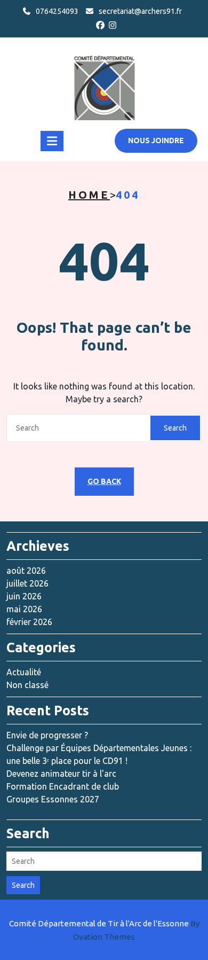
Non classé (27, 685)
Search (175, 428)
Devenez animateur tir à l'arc (61, 773)
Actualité (23, 672)
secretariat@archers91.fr (140, 11)
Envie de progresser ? (47, 735)
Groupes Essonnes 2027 (52, 799)
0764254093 (57, 11)
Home (89, 195)
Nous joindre (156, 140)
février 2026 (29, 622)
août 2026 (26, 570)
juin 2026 (24, 596)
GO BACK (104, 481)
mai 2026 (24, 609)
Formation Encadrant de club (62, 786)
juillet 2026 (27, 583)
